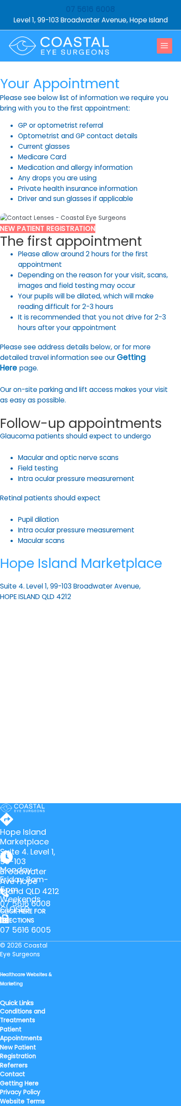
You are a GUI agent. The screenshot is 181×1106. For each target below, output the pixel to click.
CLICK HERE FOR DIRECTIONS (23, 916)
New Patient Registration (18, 1052)
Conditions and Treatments (22, 1016)
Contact (12, 1074)
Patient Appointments (21, 1034)
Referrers (14, 1065)
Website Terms (22, 1101)
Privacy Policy (20, 1092)
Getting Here (19, 1083)
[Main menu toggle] (164, 46)
